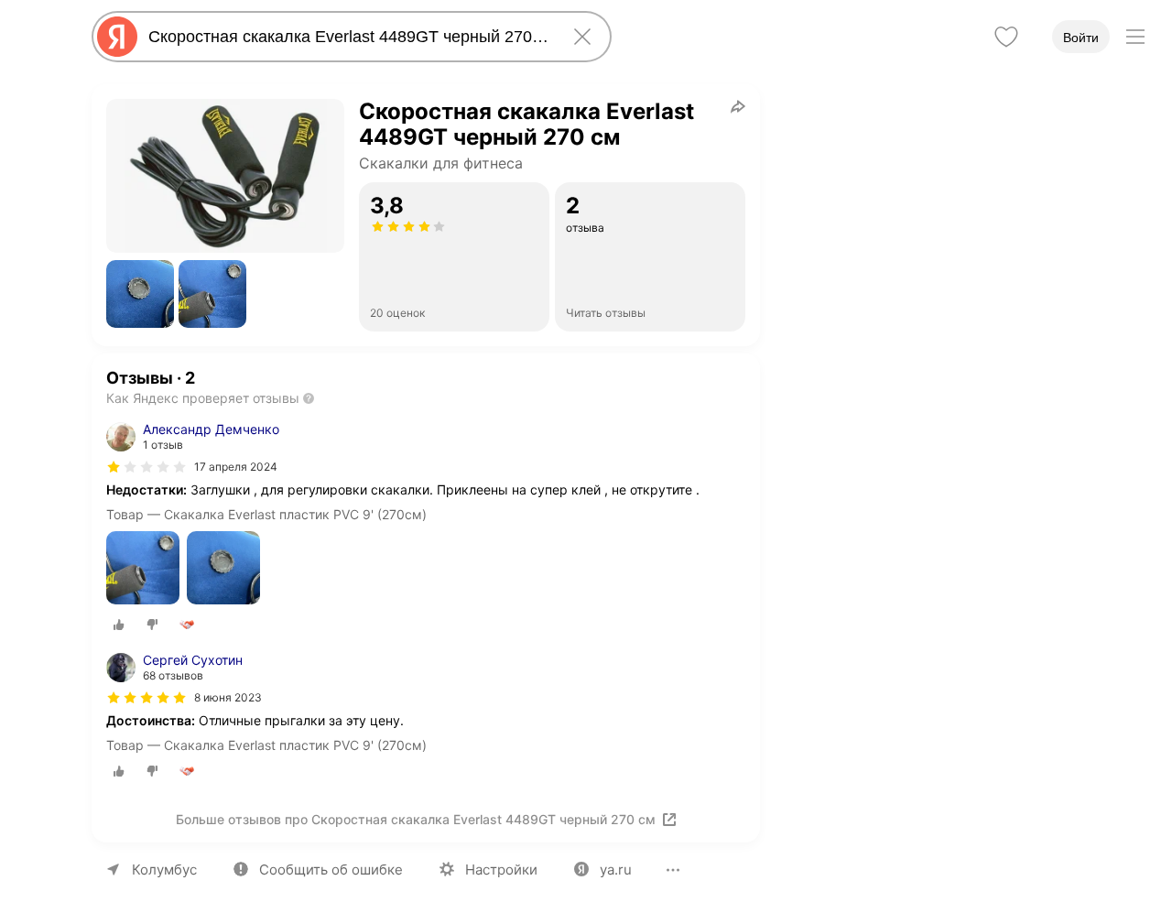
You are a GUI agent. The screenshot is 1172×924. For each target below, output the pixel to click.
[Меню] (1135, 36)
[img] (146, 467)
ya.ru (616, 869)
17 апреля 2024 (235, 466)
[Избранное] (1006, 36)
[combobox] (348, 36)
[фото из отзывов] (142, 569)
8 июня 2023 (228, 697)
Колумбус (164, 869)
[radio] (119, 624)
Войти (1081, 37)
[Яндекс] (117, 36)
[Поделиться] (738, 106)
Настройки (501, 869)
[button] (140, 294)
